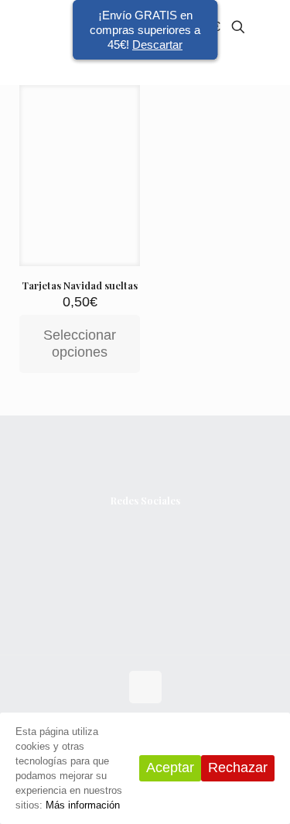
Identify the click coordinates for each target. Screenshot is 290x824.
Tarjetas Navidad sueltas (80, 285)
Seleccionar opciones (79, 343)
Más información (83, 805)
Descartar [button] (157, 44)
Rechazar (238, 767)
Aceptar (170, 767)
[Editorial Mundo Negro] (37, 27)
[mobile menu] (269, 27)
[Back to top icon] (145, 687)
